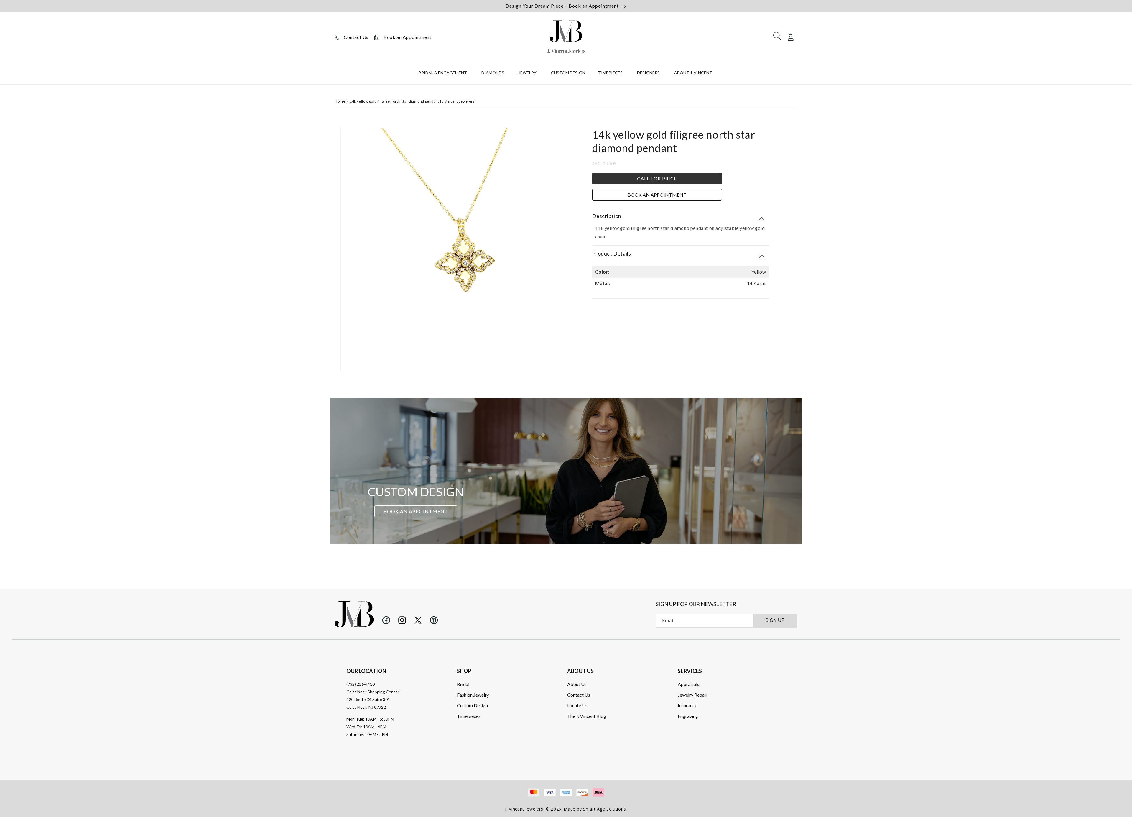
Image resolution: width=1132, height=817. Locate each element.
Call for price (657, 178)
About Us (577, 684)
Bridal (463, 684)
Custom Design (472, 705)
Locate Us (577, 705)
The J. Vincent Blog (586, 716)
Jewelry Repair (693, 695)
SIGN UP (775, 620)
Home (340, 101)
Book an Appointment (407, 37)
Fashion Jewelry (473, 695)
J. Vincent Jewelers (524, 809)
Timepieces (469, 716)
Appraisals (688, 684)
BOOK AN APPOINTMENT (416, 511)
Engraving (688, 716)
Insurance (687, 705)
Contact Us (356, 37)
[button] (443, 74)
